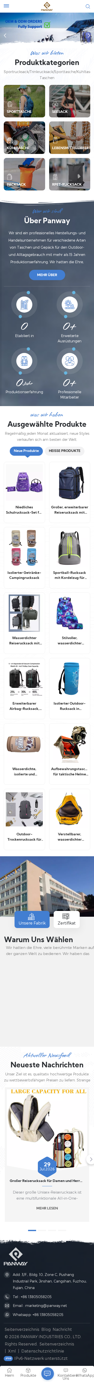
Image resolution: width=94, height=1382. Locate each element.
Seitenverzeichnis (22, 1329)
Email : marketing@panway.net (40, 1305)
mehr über (47, 275)
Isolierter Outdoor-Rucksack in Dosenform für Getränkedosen (69, 707)
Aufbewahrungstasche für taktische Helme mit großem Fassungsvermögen (69, 772)
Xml (12, 1350)
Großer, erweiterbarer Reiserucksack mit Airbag (69, 511)
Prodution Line (47, 1030)
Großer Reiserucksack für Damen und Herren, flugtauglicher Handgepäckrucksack (47, 1181)
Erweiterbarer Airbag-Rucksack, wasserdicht (24, 707)
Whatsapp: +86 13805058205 (38, 1314)
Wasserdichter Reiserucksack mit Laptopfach (24, 641)
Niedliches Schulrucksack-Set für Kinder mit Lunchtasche (24, 511)
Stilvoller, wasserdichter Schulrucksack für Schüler (69, 641)
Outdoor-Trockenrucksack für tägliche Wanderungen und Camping (24, 838)
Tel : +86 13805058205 (32, 1297)
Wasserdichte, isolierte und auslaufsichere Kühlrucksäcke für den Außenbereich (24, 772)
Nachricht (62, 1329)
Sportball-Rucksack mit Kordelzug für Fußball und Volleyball (69, 576)
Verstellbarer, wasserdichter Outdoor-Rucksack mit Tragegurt (69, 838)
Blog (46, 1329)
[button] (43, 37)
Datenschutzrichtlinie (42, 1350)
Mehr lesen (47, 1208)
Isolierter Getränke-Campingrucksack (24, 575)
